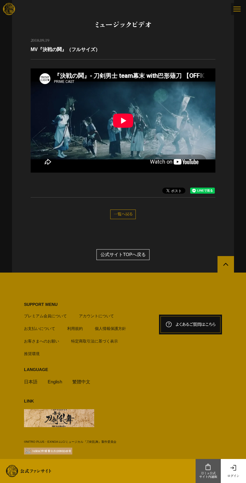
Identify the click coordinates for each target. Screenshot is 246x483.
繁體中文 (81, 381)
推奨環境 (32, 354)
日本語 (31, 381)
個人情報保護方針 (110, 328)
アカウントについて (96, 316)
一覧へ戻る (123, 214)
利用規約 (75, 328)
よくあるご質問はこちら (196, 324)
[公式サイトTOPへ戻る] (226, 264)
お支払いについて (39, 328)
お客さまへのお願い (41, 341)
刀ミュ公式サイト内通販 (208, 475)
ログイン (233, 475)
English (55, 381)
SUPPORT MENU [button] (41, 304)
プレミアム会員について (45, 316)
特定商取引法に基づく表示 (94, 341)
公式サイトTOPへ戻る (123, 254)
